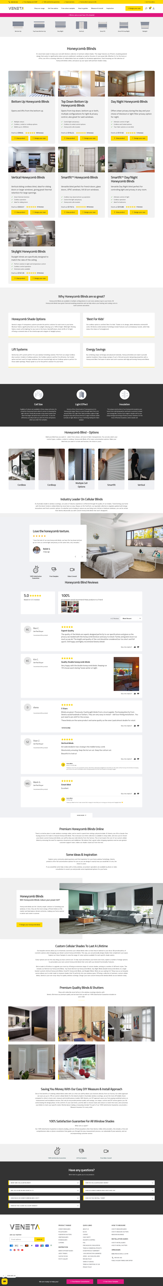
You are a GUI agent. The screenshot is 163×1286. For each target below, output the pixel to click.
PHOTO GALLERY (63, 1259)
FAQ (84, 1243)
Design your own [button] (135, 8)
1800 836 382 (14, 2)
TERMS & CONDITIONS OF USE (91, 1264)
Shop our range (39, 8)
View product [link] (20, 138)
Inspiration (110, 8)
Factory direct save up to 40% (88, 2)
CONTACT (85, 1234)
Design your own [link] (40, 138)
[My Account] (153, 8)
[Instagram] (18, 1250)
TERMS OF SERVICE (88, 1262)
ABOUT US (86, 1229)
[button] (34, 132)
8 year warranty (69, 2)
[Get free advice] (150, 2)
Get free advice (53, 8)
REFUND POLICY (87, 1259)
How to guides (83, 8)
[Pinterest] (15, 1250)
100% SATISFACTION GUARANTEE (92, 1253)
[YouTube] (22, 1250)
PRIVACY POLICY (87, 1267)
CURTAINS (61, 1243)
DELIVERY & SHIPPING (89, 1240)
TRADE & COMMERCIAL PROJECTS (92, 1248)
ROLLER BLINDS (62, 1232)
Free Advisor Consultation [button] (80, 1281)
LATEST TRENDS (62, 1253)
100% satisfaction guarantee (51, 2)
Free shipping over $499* (30, 2)
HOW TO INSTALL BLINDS (118, 1243)
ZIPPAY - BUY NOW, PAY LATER (91, 1256)
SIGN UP (39, 1239)
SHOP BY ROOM (63, 1256)
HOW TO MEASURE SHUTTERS (120, 1232)
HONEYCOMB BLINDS (64, 1229)
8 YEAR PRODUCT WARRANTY (91, 1251)
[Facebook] (11, 1250)
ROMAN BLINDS (62, 1240)
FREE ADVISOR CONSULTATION (91, 1245)
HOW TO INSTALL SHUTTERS (119, 1245)
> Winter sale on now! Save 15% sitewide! (81, 15)
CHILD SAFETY (87, 1237)
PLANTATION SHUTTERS (65, 1234)
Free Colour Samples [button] (111, 1281)
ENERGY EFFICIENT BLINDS (65, 1251)
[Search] (146, 8)
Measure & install (97, 8)
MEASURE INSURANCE (118, 1234)
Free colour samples (68, 8)
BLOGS (85, 1232)
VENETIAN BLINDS (63, 1237)
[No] (137, 647)
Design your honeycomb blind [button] (30, 925)
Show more (80, 815)
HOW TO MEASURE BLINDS (119, 1229)
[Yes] (135, 647)
